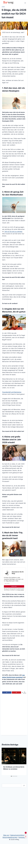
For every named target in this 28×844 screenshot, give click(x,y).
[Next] (24, 761)
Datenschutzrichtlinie (17, 835)
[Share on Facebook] (6, 692)
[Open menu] (25, 3)
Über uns (6, 835)
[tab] (11, 776)
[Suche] (24, 785)
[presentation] (14, 756)
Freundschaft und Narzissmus (11, 392)
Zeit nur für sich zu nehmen (13, 231)
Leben (3, 6)
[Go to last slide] (4, 761)
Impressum (22, 837)
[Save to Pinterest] (16, 692)
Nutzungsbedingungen (10, 837)
